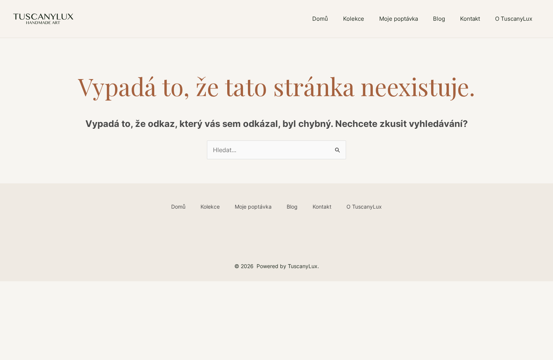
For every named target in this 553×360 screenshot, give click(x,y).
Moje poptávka (398, 18)
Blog (439, 18)
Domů (320, 18)
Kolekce (353, 18)
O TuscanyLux (513, 18)
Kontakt (470, 18)
